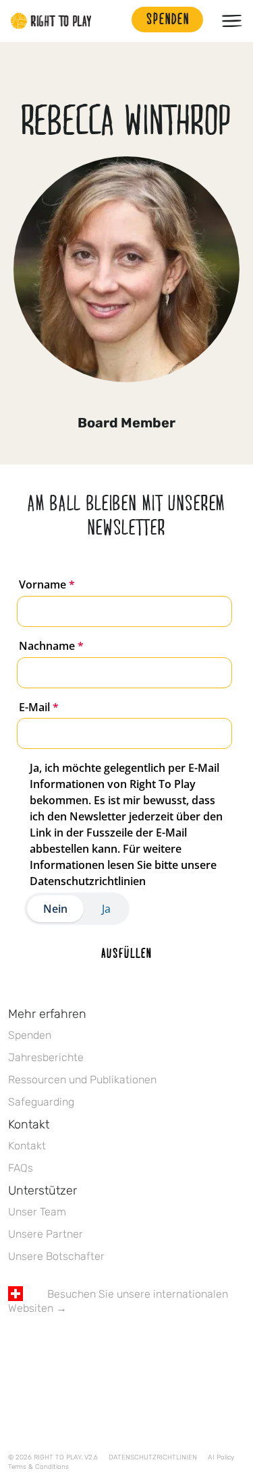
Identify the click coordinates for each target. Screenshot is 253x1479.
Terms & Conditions (38, 1467)
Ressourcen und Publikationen (82, 1079)
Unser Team (37, 1211)
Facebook (15, 1347)
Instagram (72, 1347)
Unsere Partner (45, 1234)
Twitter (43, 1347)
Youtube (128, 1347)
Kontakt (27, 1145)
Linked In (100, 1347)
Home (51, 21)
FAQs (20, 1167)
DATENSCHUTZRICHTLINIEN (153, 1457)
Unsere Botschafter (56, 1256)
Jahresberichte (46, 1057)
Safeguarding (41, 1101)
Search (114, 21)
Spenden (29, 1035)
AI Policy (221, 1457)
